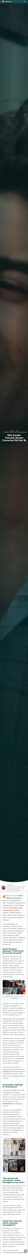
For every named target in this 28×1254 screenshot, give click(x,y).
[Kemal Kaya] (3, 887)
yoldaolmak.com (8, 1071)
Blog (17, 430)
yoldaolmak (8, 1)
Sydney (12, 1012)
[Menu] (24, 1)
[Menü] (25, 1251)
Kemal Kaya (10, 885)
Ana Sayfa (12, 430)
